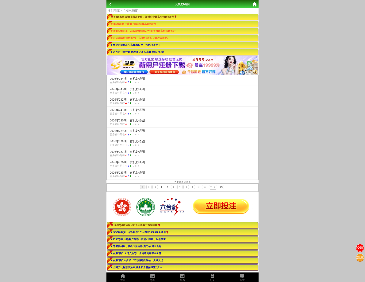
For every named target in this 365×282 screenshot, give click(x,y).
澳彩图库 (114, 10)
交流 (360, 247)
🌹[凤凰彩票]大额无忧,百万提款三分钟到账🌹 (135, 225)
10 (198, 187)
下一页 (213, 187)
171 (221, 187)
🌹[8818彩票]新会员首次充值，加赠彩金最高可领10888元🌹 (143, 16)
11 (205, 187)
